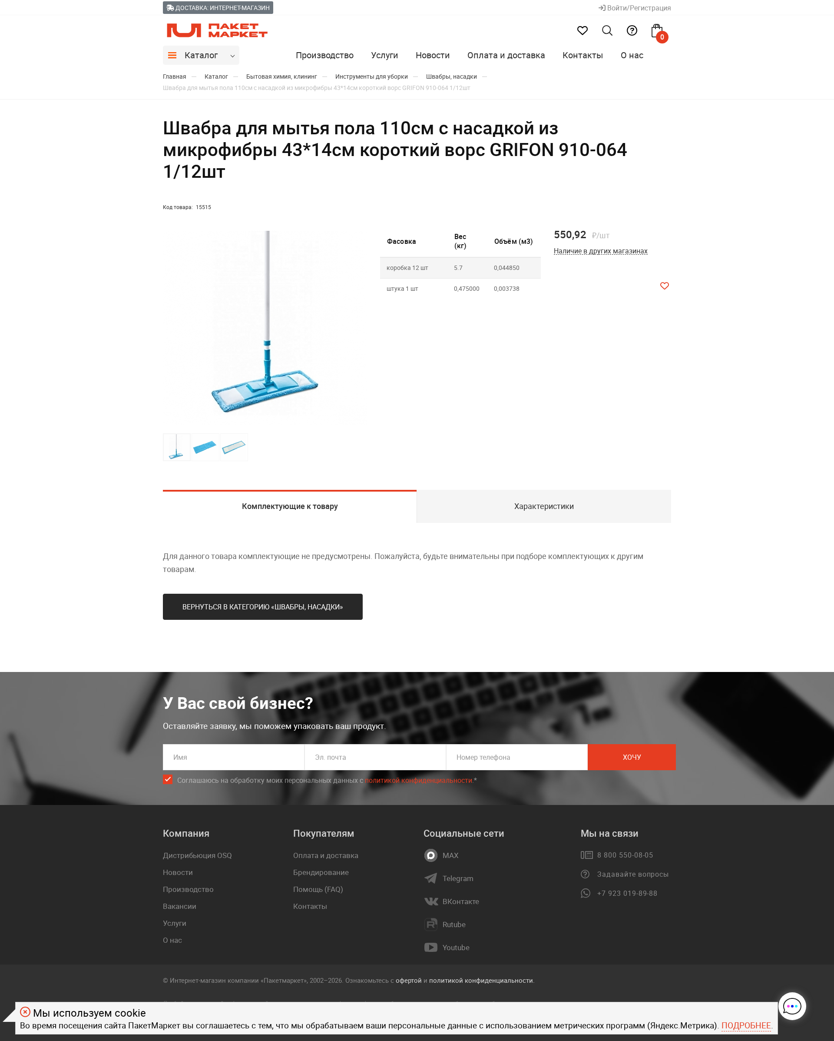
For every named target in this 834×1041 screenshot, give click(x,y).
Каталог (201, 55)
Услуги (384, 55)
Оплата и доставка (506, 55)
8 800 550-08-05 (625, 855)
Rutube (454, 924)
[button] (359, 328)
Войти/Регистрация (638, 7)
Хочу (632, 757)
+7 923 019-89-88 (627, 893)
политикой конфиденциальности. (482, 980)
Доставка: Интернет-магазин (222, 7)
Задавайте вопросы (633, 874)
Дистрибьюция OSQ (197, 855)
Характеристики (544, 506)
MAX (451, 855)
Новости (433, 55)
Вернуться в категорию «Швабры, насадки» (262, 607)
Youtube (456, 947)
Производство (325, 55)
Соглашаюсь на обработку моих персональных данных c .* (327, 780)
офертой (409, 980)
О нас (632, 55)
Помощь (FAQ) (318, 889)
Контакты (583, 55)
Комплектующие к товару (290, 506)
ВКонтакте (461, 901)
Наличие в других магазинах (601, 251)
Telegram (458, 878)
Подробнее (746, 1025)
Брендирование (321, 872)
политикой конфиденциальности (418, 780)
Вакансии (179, 906)
